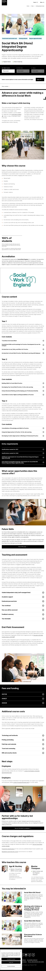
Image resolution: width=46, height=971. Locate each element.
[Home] (4, 2)
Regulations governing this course (10, 851)
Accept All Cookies (11, 959)
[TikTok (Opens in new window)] (29, 954)
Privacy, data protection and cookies (36, 961)
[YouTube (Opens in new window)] (26, 954)
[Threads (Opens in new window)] (33, 954)
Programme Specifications (8, 848)
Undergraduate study (40, 6)
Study (32, 6)
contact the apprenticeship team (21, 782)
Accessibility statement (32, 960)
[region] (11, 959)
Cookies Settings (11, 966)
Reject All (11, 962)
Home (28, 6)
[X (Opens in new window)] (22, 954)
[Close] (20, 951)
